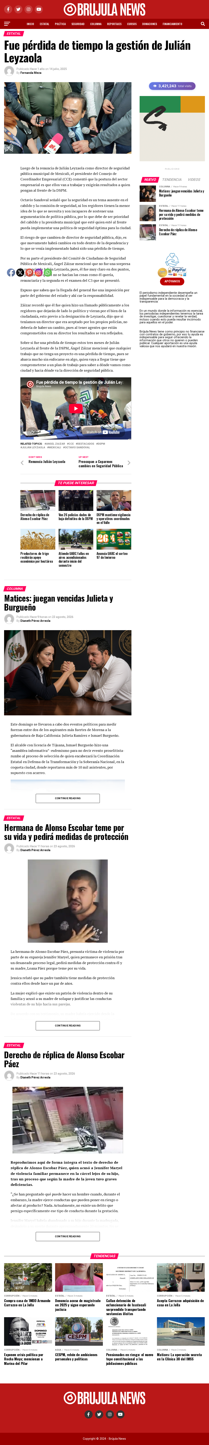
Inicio (30, 24)
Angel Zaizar (55, 444)
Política (60, 24)
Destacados (85, 444)
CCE (71, 444)
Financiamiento (172, 24)
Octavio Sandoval (77, 447)
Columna (95, 24)
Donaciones (149, 24)
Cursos (132, 24)
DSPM (101, 444)
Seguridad (77, 24)
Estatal (44, 24)
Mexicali (55, 447)
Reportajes (114, 24)
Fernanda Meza (30, 72)
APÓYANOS (172, 281)
